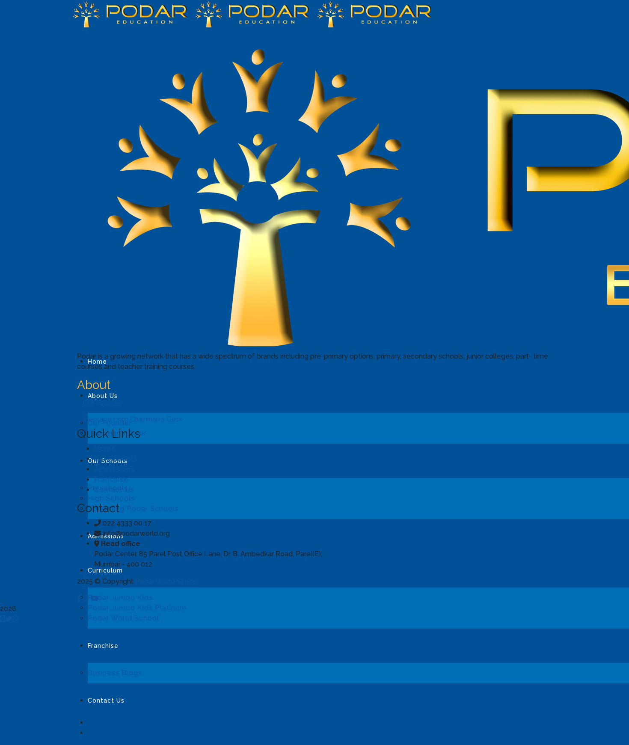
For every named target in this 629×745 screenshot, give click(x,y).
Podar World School (167, 581)
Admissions (114, 469)
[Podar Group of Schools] (132, 13)
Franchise (111, 479)
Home (105, 449)
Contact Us (114, 490)
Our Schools (115, 459)
